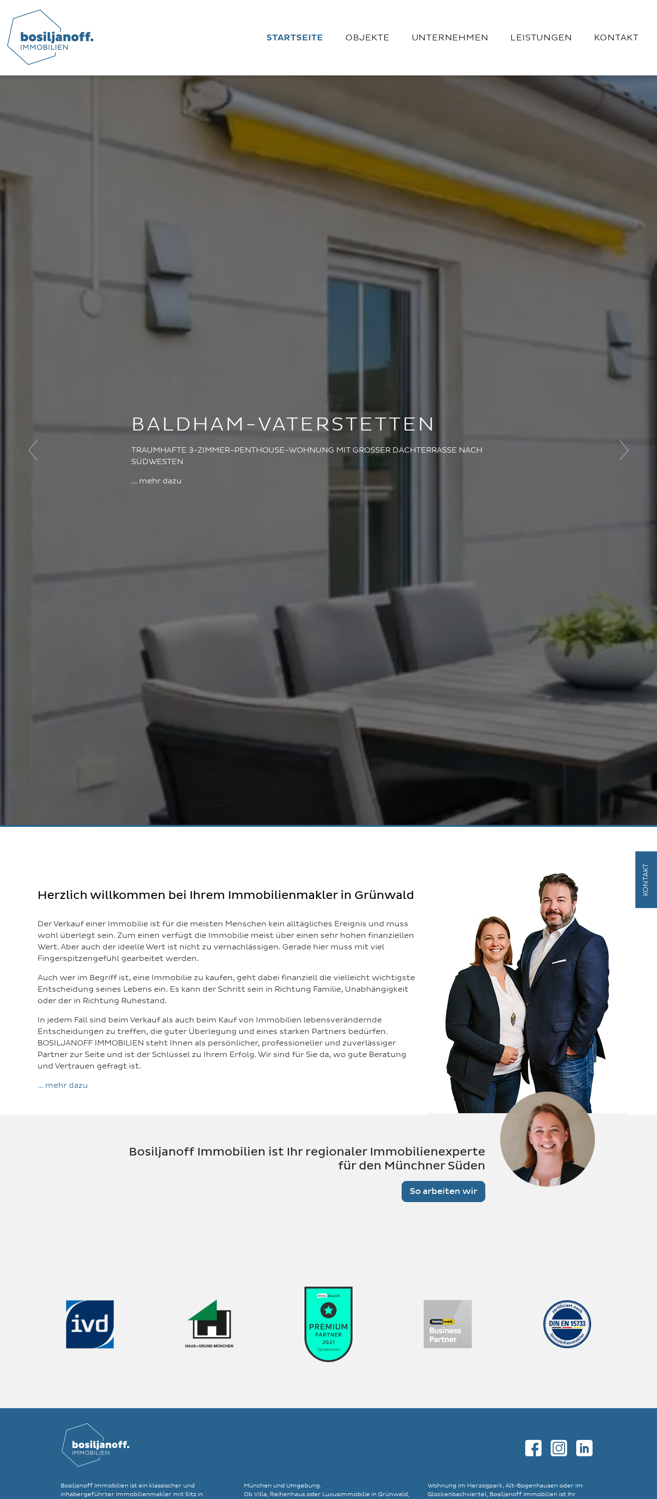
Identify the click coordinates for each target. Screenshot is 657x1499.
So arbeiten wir (443, 1191)
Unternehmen (450, 38)
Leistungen (541, 38)
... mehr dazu (156, 481)
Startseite (294, 38)
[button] (33, 450)
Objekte (367, 38)
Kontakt (616, 38)
